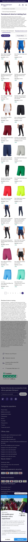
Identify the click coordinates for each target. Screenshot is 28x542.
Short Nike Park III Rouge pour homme (6, 96)
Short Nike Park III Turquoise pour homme (20, 282)
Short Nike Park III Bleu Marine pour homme (6, 54)
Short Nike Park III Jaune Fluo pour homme (20, 199)
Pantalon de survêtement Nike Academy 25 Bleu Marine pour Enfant (20, 220)
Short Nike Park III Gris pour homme (21, 158)
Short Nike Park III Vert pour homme (21, 179)
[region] (14, 31)
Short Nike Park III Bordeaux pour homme (7, 138)
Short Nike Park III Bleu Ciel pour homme (7, 284)
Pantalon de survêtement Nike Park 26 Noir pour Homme (20, 76)
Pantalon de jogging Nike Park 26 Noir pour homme (20, 138)
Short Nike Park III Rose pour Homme (6, 262)
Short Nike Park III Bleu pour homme (21, 54)
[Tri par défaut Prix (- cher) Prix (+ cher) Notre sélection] (21, 36)
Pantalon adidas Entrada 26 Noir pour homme (6, 179)
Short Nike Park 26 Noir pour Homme (20, 262)
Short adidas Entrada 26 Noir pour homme (20, 118)
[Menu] (26, 5)
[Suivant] (22, 293)
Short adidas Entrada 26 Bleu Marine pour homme (6, 158)
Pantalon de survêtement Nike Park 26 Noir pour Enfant (6, 76)
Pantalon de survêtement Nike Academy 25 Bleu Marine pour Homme (6, 220)
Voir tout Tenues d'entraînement (9, 11)
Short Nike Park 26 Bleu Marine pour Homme (20, 240)
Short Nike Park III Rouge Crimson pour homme (6, 199)
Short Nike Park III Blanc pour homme (6, 118)
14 (20, 293)
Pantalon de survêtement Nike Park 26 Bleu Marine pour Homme (20, 97)
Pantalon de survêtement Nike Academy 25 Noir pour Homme (7, 241)
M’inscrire (23, 394)
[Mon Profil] (19, 5)
